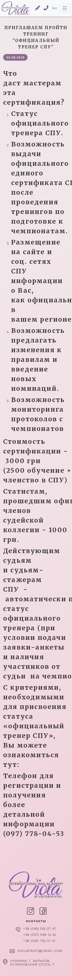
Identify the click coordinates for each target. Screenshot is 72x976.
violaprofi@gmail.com (39, 951)
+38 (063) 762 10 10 (39, 941)
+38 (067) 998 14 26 (39, 935)
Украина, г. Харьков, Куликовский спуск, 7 (32, 962)
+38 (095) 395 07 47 (39, 929)
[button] (37, 8)
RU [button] (54, 8)
